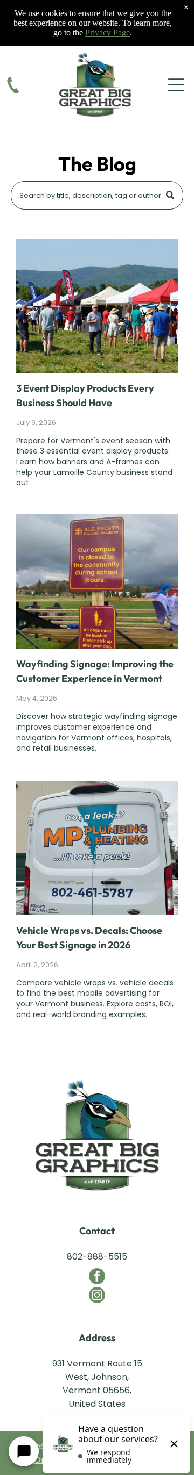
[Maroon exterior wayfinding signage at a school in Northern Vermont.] (96, 581)
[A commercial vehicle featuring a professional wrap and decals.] (96, 848)
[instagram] (97, 1296)
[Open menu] (176, 85)
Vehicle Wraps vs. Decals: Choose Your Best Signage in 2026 (89, 937)
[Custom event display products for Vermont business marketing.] (96, 306)
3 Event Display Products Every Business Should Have (85, 395)
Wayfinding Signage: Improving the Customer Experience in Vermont (95, 671)
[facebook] (97, 1277)
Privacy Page (107, 32)
